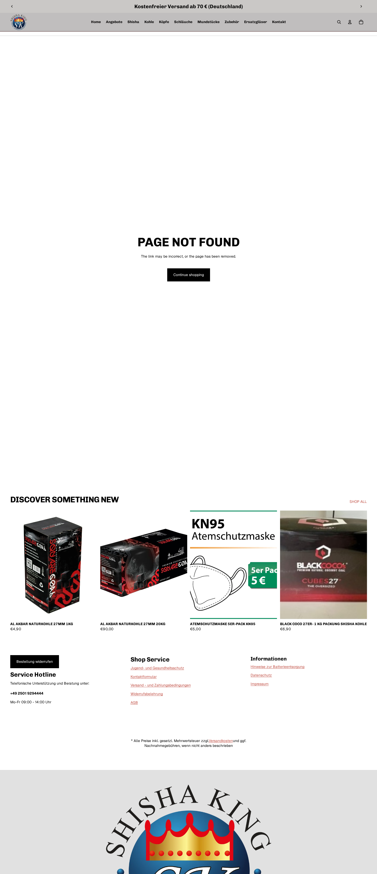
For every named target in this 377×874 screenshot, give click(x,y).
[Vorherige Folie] (12, 6)
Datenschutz (261, 675)
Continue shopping (188, 274)
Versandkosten (221, 740)
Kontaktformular (144, 676)
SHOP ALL (358, 501)
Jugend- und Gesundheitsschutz (157, 668)
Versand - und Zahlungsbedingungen (161, 685)
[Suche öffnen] (339, 22)
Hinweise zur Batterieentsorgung (277, 666)
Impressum (260, 684)
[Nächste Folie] (361, 6)
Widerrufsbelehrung (147, 694)
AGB (134, 702)
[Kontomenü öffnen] (349, 22)
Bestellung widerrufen (34, 661)
